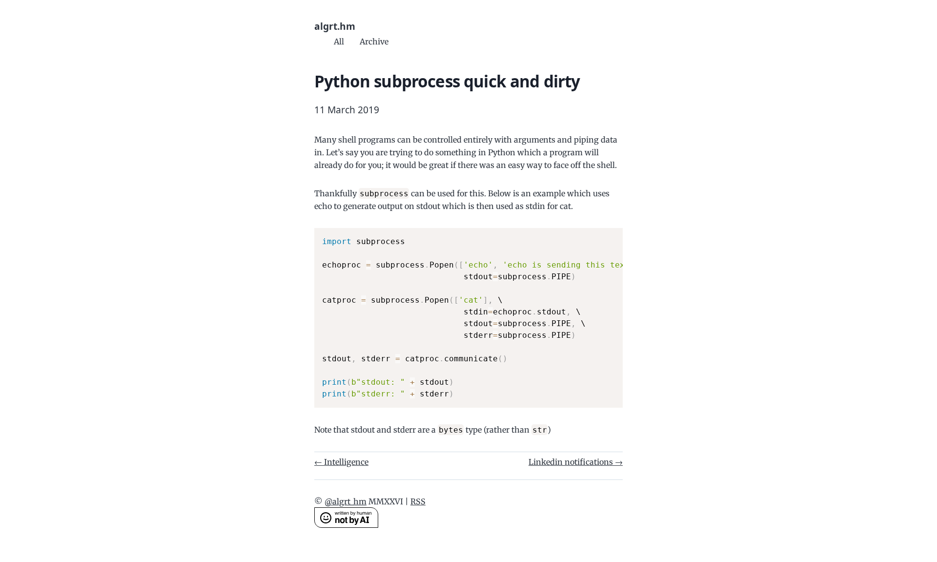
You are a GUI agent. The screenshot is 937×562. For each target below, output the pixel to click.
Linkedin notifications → (576, 462)
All (339, 41)
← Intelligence (341, 462)
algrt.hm (334, 26)
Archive (374, 41)
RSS (418, 501)
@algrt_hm (346, 501)
